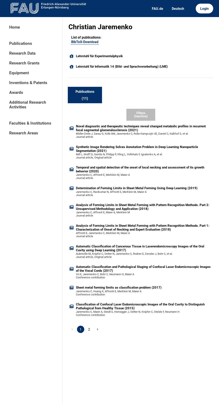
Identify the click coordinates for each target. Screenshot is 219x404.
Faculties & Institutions (30, 123)
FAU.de (157, 9)
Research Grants (24, 63)
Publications (20, 43)
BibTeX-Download (84, 42)
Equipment (19, 73)
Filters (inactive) (141, 114)
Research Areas (23, 133)
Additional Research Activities (27, 104)
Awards (16, 92)
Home (14, 27)
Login (204, 9)
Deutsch (178, 9)
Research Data (22, 53)
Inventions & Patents (28, 82)
